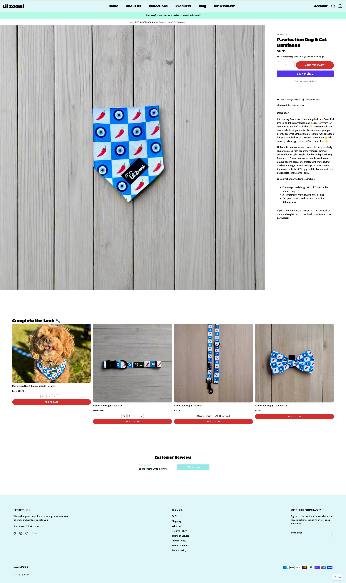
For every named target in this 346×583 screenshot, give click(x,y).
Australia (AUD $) (21, 567)
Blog (202, 6)
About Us (133, 6)
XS (43, 396)
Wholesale (177, 526)
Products (183, 6)
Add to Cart (315, 65)
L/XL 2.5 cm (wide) (222, 416)
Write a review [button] (193, 467)
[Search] (333, 6)
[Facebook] (15, 532)
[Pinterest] (26, 532)
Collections (158, 6)
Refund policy (179, 550)
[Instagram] (20, 532)
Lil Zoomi (13, 6)
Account (321, 6)
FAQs (174, 516)
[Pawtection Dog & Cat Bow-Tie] (294, 363)
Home (113, 6)
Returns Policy (179, 530)
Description (283, 112)
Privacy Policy (179, 540)
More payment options (305, 81)
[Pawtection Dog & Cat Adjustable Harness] (51, 353)
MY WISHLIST (224, 6)
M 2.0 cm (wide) (204, 416)
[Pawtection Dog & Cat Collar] (132, 363)
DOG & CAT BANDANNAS (146, 22)
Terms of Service (180, 535)
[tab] (284, 113)
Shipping (176, 521)
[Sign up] (331, 533)
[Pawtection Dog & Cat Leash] (213, 363)
